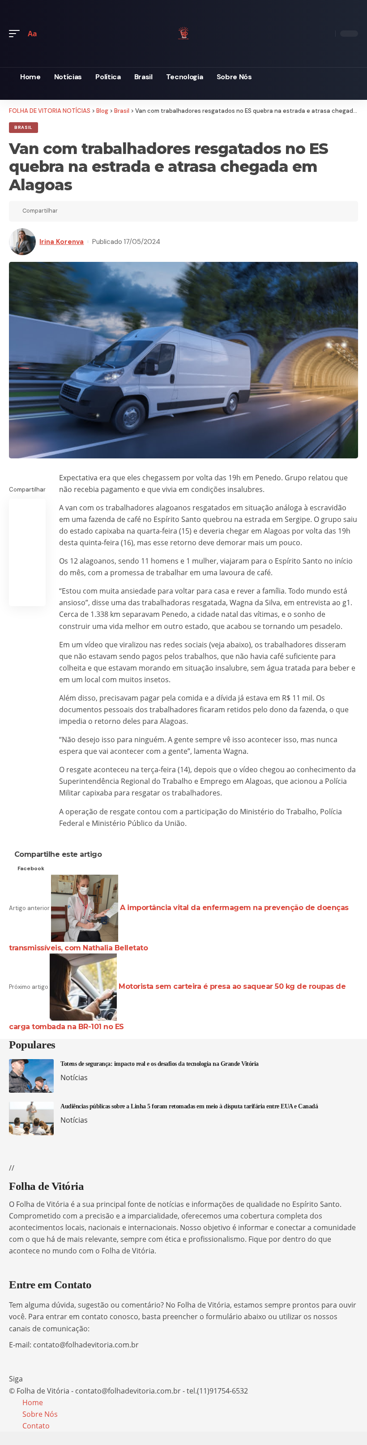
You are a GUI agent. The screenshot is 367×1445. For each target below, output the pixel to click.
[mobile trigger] (16, 33)
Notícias (74, 1077)
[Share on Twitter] (81, 211)
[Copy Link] (95, 211)
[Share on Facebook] (67, 211)
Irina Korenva (61, 241)
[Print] (108, 211)
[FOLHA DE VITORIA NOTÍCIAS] (183, 32)
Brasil (23, 127)
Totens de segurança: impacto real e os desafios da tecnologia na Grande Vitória (159, 1063)
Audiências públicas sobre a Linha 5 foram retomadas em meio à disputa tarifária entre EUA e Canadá (189, 1106)
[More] (122, 211)
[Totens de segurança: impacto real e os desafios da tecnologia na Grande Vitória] (31, 1076)
